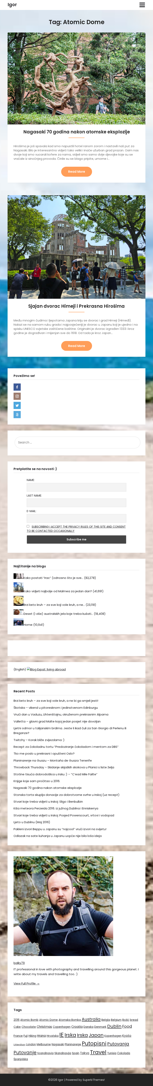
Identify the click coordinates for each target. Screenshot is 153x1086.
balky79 (19, 963)
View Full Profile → (26, 983)
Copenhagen (62, 1027)
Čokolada (123, 1053)
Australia (91, 1019)
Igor (12, 5)
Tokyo (84, 1053)
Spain (75, 1053)
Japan (96, 1035)
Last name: (34, 496)
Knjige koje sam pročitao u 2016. (37, 781)
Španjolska (21, 1059)
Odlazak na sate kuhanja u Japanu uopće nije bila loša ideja (58, 836)
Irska (70, 1035)
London (31, 1044)
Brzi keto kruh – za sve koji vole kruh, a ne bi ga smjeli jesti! (56, 701)
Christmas (44, 1027)
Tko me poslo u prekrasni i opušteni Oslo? (44, 753)
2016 (17, 1020)
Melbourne (44, 1044)
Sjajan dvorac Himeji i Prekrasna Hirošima (76, 306)
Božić (125, 1020)
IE (61, 1035)
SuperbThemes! (94, 1080)
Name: (31, 480)
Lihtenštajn (19, 1044)
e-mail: (31, 511)
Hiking (32, 1036)
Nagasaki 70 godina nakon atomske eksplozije (76, 132)
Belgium (116, 1020)
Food (127, 1026)
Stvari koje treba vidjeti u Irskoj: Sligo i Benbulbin (48, 801)
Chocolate (29, 1027)
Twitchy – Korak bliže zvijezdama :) (39, 740)
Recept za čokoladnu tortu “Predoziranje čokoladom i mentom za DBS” (66, 747)
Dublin (114, 1026)
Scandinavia (45, 1053)
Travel (98, 1052)
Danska (88, 1027)
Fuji (26, 1036)
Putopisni (94, 1043)
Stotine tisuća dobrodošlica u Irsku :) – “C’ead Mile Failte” (55, 774)
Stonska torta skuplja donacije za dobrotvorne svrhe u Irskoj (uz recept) (67, 795)
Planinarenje (73, 1044)
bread (134, 1020)
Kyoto (126, 1036)
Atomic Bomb (29, 1020)
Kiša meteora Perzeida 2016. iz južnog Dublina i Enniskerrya (56, 808)
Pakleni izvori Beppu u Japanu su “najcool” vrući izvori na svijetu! (60, 829)
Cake (17, 1027)
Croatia (77, 1027)
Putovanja (118, 1044)
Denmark (100, 1027)
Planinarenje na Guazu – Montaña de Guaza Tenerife (53, 760)
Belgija (105, 1020)
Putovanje (25, 1052)
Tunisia (111, 1053)
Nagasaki (58, 1044)
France (18, 1036)
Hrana (41, 1036)
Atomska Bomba (70, 1020)
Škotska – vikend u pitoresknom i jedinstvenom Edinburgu (56, 708)
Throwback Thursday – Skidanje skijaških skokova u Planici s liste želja (64, 767)
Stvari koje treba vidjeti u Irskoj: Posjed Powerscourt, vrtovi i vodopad (64, 815)
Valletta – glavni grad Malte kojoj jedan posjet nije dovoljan (57, 721)
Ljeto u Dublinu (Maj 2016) (32, 822)
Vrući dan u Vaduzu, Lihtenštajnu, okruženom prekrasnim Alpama (61, 714)
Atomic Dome (48, 1020)
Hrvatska (53, 1036)
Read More (76, 172)
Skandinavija (62, 1053)
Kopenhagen (113, 1036)
